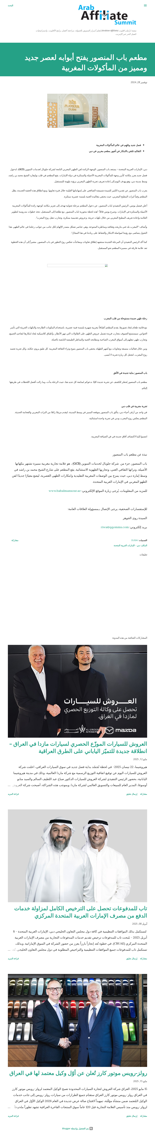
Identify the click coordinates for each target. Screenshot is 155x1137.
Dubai (134, 540)
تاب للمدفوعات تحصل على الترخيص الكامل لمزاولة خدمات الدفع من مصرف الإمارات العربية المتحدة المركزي (80, 911)
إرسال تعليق (131, 793)
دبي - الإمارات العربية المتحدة (127, 545)
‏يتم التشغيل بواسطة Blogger (75, 1128)
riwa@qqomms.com (115, 527)
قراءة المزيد (13, 793)
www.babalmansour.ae (65, 491)
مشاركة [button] (15, 540)
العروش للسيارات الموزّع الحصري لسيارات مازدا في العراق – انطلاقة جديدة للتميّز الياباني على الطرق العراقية (78, 747)
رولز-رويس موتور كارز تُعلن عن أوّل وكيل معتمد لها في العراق (78, 1073)
